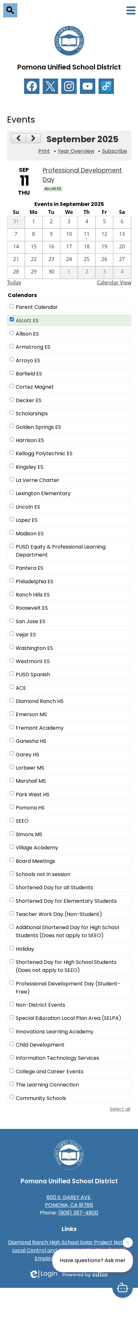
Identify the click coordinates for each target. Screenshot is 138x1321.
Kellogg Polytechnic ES (44, 453)
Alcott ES (27, 320)
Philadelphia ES (34, 581)
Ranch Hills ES (33, 594)
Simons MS (29, 834)
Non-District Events (40, 1005)
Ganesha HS (31, 741)
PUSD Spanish (33, 674)
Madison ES (30, 533)
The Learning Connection (47, 1084)
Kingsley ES (29, 467)
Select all (120, 1109)
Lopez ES (27, 520)
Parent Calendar (37, 307)
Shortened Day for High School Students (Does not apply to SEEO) (66, 966)
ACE (21, 688)
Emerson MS (31, 714)
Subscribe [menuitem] (114, 151)
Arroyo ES (28, 360)
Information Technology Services (57, 1058)
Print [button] (44, 151)
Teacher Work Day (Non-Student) (59, 914)
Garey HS (27, 754)
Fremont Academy (40, 728)
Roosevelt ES (32, 608)
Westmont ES (33, 661)
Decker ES (28, 400)
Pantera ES (29, 568)
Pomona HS (30, 807)
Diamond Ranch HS (40, 701)
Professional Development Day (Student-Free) (68, 987)
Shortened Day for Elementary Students (66, 901)
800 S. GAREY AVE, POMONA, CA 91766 (69, 1201)
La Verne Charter (37, 480)
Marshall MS (31, 781)
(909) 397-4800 (78, 1212)
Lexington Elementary (43, 493)
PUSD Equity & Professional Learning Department (61, 551)
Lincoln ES (28, 507)
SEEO (22, 821)
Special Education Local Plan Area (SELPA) (68, 1018)
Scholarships (32, 413)
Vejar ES (26, 634)
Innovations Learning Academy (54, 1031)
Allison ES (27, 333)
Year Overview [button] (76, 151)
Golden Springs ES (38, 427)
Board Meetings (35, 861)
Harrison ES (30, 440)
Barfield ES (29, 373)
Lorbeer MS (30, 767)
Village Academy (37, 847)
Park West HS (32, 794)
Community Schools (41, 1098)
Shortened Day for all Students (54, 887)
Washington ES (34, 648)
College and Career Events (49, 1071)
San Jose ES (30, 621)
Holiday (25, 949)
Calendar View (114, 282)
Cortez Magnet (35, 387)
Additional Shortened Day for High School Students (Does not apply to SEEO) (67, 931)
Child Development (40, 1044)
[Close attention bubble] (128, 1243)
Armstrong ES (33, 347)
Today (14, 282)
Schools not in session (43, 874)
